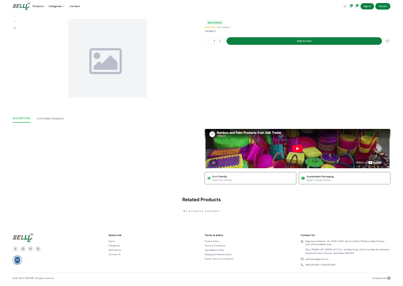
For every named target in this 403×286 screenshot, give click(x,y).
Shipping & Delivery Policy (218, 254)
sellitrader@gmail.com (317, 259)
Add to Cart (304, 41)
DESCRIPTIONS (21, 118)
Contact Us (114, 254)
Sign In (367, 6)
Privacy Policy (212, 241)
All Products (115, 250)
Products (38, 6)
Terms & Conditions (215, 245)
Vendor (383, 6)
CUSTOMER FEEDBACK (50, 118)
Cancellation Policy (214, 250)
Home (112, 241)
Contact (75, 6)
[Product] (345, 6)
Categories (55, 6)
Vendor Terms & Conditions (219, 258)
